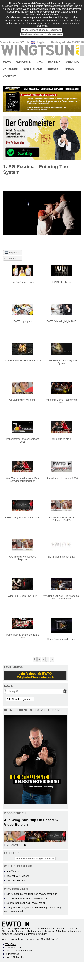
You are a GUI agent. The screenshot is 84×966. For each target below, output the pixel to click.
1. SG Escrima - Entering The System (61, 362)
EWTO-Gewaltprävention (18, 950)
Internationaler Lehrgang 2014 (61, 478)
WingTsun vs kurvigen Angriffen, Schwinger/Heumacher (22, 479)
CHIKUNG (72, 62)
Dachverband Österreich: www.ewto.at (26, 898)
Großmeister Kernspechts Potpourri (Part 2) (61, 519)
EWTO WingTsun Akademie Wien (22, 517)
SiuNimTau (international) (61, 556)
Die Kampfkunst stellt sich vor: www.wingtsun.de (31, 894)
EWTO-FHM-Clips (15, 880)
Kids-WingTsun (13, 947)
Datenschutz (34, 931)
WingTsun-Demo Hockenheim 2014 (61, 401)
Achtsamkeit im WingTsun (22, 399)
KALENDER (10, 69)
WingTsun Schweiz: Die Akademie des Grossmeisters (61, 597)
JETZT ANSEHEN (16, 845)
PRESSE (52, 69)
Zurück (12, 258)
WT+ (40, 62)
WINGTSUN (23, 62)
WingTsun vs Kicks (61, 439)
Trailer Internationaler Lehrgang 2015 (22, 440)
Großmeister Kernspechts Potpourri (22, 558)
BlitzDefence (12, 954)
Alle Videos (12, 871)
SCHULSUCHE (32, 69)
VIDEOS (69, 69)
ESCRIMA (54, 62)
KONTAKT (9, 76)
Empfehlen (14, 252)
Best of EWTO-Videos (17, 876)
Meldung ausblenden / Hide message (41, 34)
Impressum (72, 928)
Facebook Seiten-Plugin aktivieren (35, 858)
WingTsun (10, 944)
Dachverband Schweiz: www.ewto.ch (26, 903)
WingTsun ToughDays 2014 (22, 596)
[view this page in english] (38, 43)
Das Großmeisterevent (23, 282)
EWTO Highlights (22, 321)
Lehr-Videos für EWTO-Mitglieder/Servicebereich (35, 675)
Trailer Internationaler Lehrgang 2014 (22, 636)
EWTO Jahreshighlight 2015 (61, 321)
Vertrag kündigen (38, 934)
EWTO (7, 62)
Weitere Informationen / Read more (41, 30)
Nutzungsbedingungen (14, 931)
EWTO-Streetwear (61, 282)
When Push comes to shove (61, 639)
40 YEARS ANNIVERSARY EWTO (22, 360)
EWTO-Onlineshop (15, 957)
